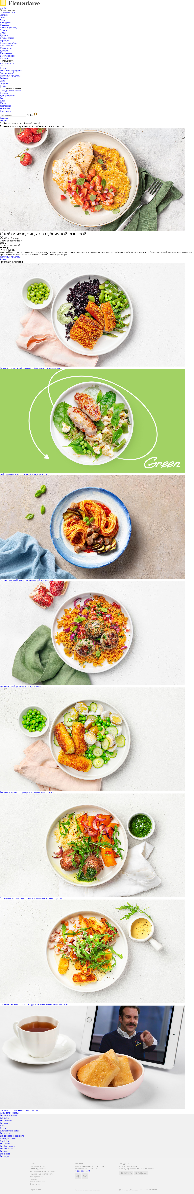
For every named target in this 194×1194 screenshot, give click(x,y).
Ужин (3, 20)
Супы (3, 33)
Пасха (3, 103)
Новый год (5, 111)
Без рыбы (4, 1118)
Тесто (2, 81)
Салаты (3, 30)
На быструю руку (8, 27)
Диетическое (6, 53)
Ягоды (3, 86)
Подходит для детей (9, 1130)
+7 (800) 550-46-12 (82, 1171)
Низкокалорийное (8, 43)
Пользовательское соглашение (87, 1190)
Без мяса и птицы (8, 1115)
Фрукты (4, 83)
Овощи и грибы (7, 73)
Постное (4, 58)
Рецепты (4, 120)
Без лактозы (6, 1123)
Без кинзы (5, 1153)
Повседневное (7, 45)
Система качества (38, 1166)
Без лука (4, 1151)
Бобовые (4, 78)
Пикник (4, 93)
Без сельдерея (6, 1148)
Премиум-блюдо (8, 1138)
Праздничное (6, 48)
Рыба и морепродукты (11, 70)
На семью (4, 25)
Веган (3, 1128)
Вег (2, 1125)
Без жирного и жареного (12, 1136)
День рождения (7, 95)
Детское (4, 50)
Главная (4, 118)
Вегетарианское (7, 56)
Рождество (5, 108)
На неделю (5, 22)
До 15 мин (5, 1141)
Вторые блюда (7, 38)
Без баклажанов (7, 1146)
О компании (35, 1184)
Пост (2, 100)
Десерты (4, 35)
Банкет (3, 98)
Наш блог (34, 1179)
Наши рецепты (36, 1177)
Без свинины (6, 1120)
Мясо (2, 65)
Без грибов (5, 1143)
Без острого (5, 1133)
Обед (2, 17)
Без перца (4, 1156)
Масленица (5, 106)
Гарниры (4, 40)
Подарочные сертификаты (41, 1174)
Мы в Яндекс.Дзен (37, 1182)
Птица (3, 68)
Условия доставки (37, 1169)
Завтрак (4, 15)
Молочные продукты (10, 75)
